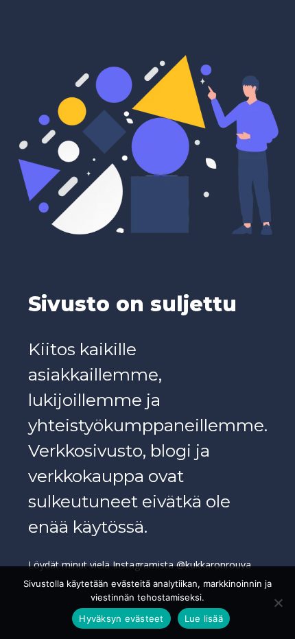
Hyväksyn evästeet (121, 618)
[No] (278, 603)
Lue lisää (204, 618)
